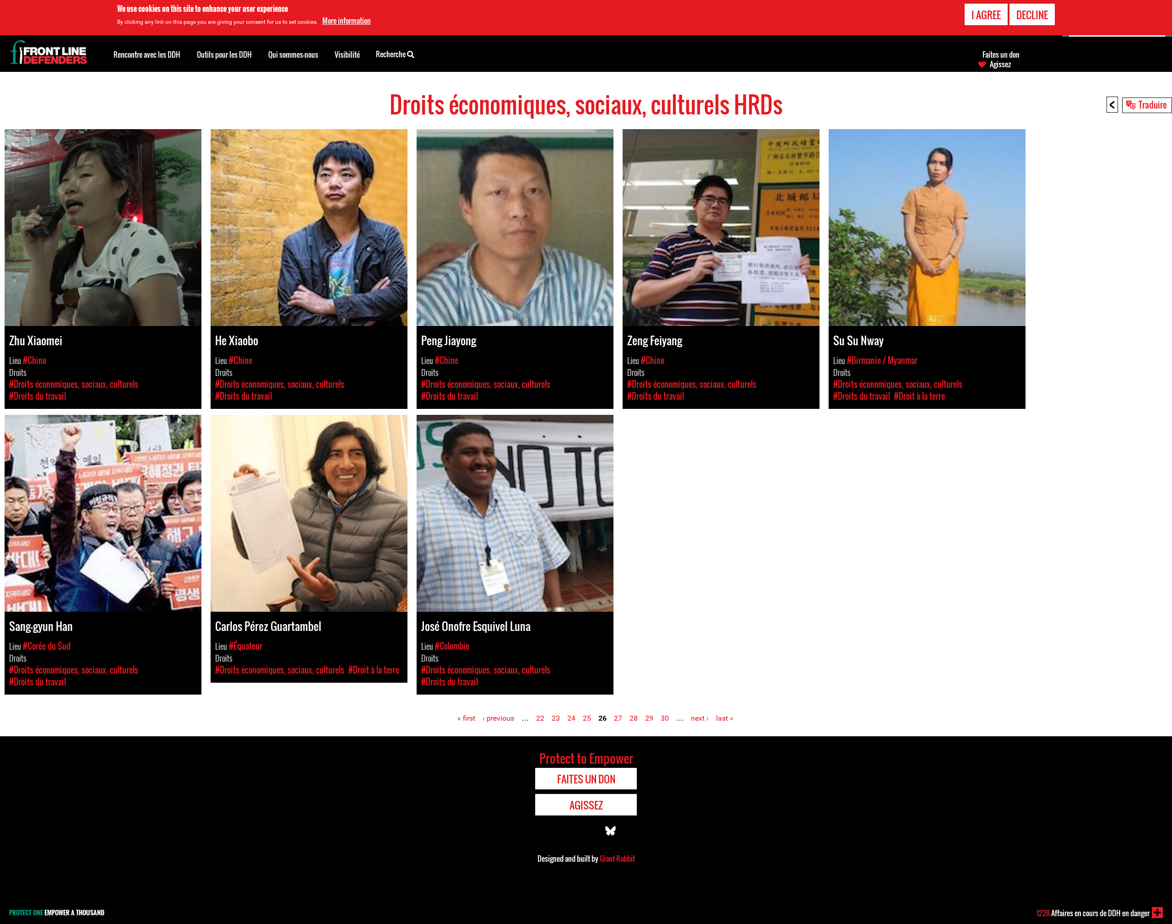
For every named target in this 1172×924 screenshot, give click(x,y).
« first (466, 718)
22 (540, 718)
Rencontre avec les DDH (147, 54)
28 (633, 718)
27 (618, 718)
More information (346, 20)
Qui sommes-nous (293, 54)
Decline (1032, 14)
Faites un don (1001, 54)
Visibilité (347, 54)
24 (571, 718)
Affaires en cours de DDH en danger (1093, 913)
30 (665, 718)
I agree (986, 14)
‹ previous (498, 718)
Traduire (1153, 104)
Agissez (1000, 64)
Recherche (391, 54)
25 (587, 718)
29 (649, 718)
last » (724, 718)
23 (556, 718)
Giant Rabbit (617, 858)
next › (700, 718)
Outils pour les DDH (224, 54)
